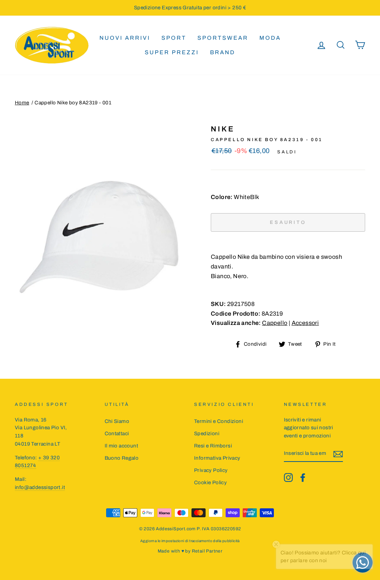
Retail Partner (207, 551)
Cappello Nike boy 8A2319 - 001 (73, 102)
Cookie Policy (210, 482)
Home (22, 102)
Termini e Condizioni (218, 421)
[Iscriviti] (338, 454)
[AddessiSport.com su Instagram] (288, 477)
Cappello (274, 323)
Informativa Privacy (217, 458)
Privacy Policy (211, 470)
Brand (222, 52)
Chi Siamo (117, 421)
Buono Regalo (122, 458)
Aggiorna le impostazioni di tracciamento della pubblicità (190, 541)
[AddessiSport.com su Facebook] (302, 477)
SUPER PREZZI (172, 52)
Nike (223, 129)
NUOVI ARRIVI (124, 38)
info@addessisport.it (40, 487)
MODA (270, 38)
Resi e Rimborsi (213, 446)
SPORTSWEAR (222, 38)
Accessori (305, 323)
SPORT (173, 38)
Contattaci (117, 433)
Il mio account (121, 446)
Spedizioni (206, 433)
